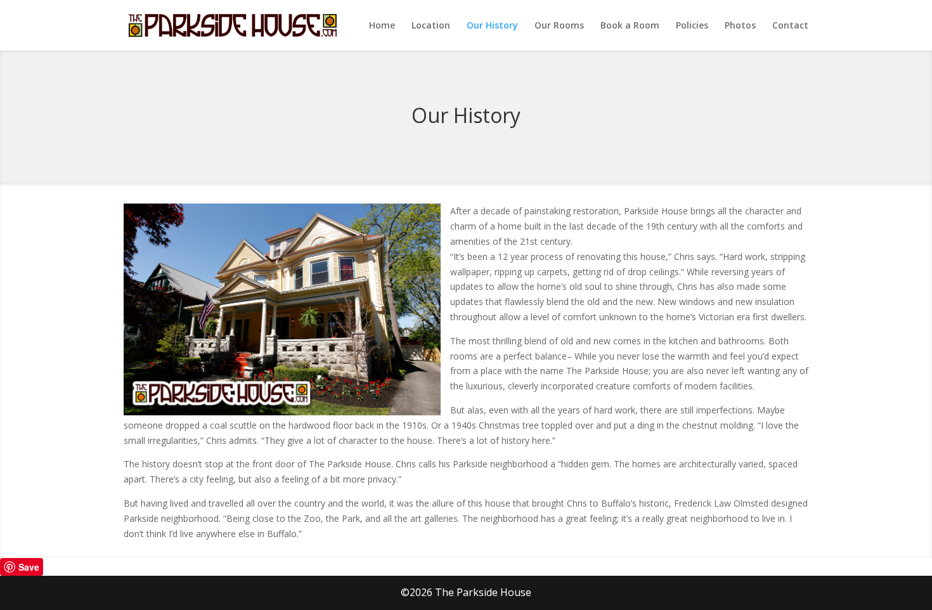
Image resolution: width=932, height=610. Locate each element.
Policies (692, 26)
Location (430, 26)
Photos (740, 26)
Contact (790, 26)
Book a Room (629, 26)
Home (382, 26)
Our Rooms (559, 26)
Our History (492, 26)
